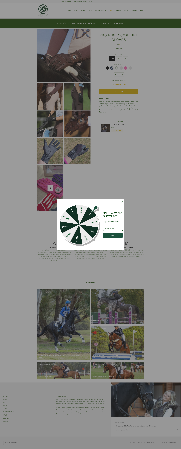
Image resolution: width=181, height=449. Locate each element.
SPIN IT (113, 235)
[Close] (122, 201)
